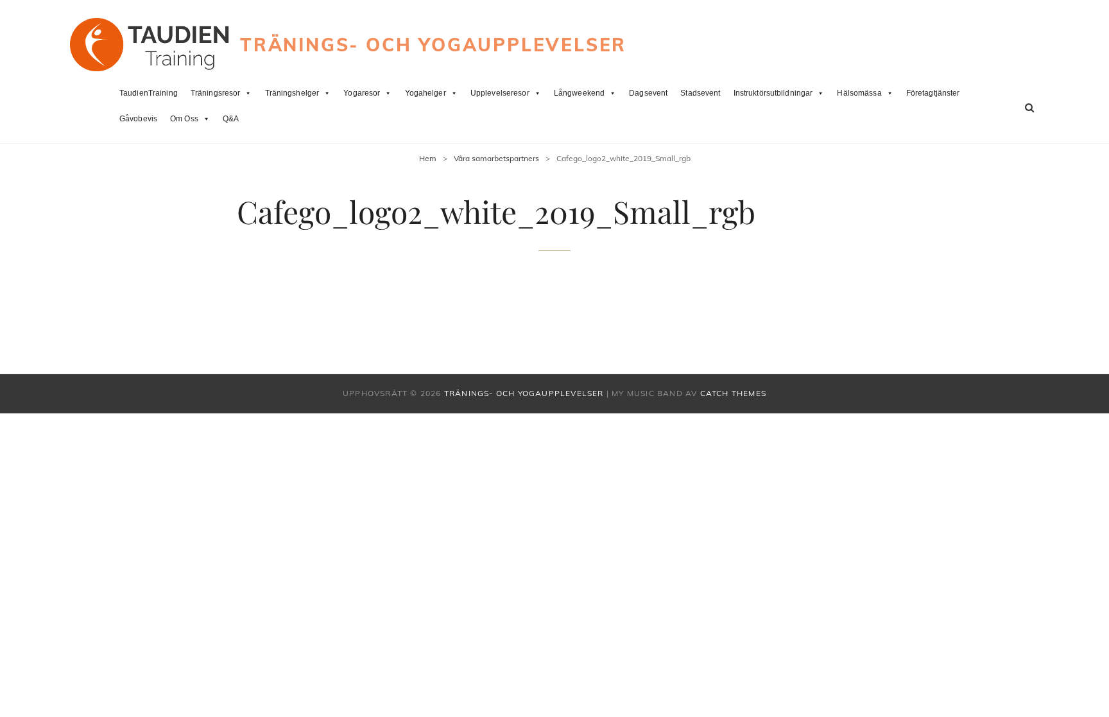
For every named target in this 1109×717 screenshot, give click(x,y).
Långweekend (579, 93)
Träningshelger (292, 93)
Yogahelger (425, 93)
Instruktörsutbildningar (773, 93)
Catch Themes (733, 393)
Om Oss (184, 118)
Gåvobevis (138, 118)
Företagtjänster (933, 93)
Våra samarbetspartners (496, 158)
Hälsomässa (859, 93)
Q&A (231, 118)
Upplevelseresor (499, 93)
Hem (427, 158)
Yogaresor (361, 93)
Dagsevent (648, 93)
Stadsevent (700, 93)
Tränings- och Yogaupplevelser (433, 44)
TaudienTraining (148, 93)
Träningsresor (216, 93)
